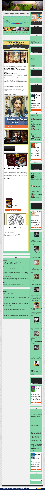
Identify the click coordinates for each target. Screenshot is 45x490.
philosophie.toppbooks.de (33, 60)
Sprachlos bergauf (5, 260)
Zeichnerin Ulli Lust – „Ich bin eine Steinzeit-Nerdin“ (36, 192)
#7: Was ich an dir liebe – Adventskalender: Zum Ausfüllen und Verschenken (36, 252)
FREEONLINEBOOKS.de (22, 5)
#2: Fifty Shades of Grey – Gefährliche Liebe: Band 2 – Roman (6, 33)
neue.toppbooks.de (33, 58)
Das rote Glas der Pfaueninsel (6, 281)
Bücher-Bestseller (7, 22)
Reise (13, 0)
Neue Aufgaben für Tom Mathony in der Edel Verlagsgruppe (36, 182)
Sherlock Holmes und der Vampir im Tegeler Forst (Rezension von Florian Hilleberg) (36, 323)
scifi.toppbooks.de (33, 65)
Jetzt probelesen (37, 147)
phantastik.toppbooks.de (33, 59)
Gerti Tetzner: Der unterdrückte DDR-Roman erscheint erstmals (36, 115)
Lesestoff (6, 0)
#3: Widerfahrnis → (27, 37)
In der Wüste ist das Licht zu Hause (7, 276)
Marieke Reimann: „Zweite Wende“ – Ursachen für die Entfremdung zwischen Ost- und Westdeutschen (36, 411)
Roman (8, 10)
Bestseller (16, 12)
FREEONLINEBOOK (15, 10)
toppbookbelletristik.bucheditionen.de (35, 42)
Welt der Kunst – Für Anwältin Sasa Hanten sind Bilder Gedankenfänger (36, 124)
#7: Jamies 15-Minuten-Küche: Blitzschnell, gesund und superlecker (26, 33)
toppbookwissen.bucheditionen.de (34, 43)
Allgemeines (34, 81)
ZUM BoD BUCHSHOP (36, 227)
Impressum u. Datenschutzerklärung (24, 0)
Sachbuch (11, 10)
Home (3, 0)
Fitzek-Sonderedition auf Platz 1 (35, 173)
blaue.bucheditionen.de (33, 36)
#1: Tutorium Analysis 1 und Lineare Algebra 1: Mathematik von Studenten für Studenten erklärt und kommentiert (13, 33)
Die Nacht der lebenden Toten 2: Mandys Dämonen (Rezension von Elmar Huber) (36, 368)
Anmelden (32, 474)
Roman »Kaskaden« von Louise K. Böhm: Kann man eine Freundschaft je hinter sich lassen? (36, 134)
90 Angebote (4, 21)
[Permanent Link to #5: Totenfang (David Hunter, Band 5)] (19, 29)
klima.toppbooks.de (33, 57)
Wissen (8, 0)
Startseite (4, 10)
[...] (41, 23)
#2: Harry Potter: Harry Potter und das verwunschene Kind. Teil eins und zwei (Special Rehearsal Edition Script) (16, 14)
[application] (36, 30)
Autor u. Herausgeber (17, 0)
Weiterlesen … (32, 121)
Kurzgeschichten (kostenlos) (20, 10)
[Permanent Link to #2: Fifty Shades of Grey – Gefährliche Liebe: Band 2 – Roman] (6, 29)
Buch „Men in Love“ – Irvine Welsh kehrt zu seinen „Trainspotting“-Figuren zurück (36, 420)
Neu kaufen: (4, 20)
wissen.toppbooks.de (33, 66)
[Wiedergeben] (31, 52)
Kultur (11, 0)
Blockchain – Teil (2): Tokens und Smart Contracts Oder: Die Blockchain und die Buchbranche (36, 294)
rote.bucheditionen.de (33, 41)
